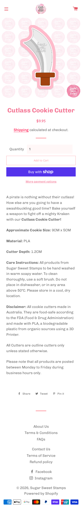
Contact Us (41, 449)
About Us (41, 426)
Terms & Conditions (41, 433)
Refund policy (41, 462)
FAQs (41, 439)
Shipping (21, 130)
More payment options (41, 181)
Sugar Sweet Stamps (48, 488)
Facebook (43, 472)
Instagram (43, 478)
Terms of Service (41, 455)
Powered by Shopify (41, 493)
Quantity (16, 149)
